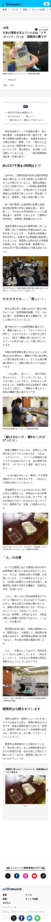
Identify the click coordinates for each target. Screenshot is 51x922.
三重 (11, 85)
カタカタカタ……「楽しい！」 (22, 116)
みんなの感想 (43, 29)
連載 (25, 9)
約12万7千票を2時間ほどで (20, 112)
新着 (4, 9)
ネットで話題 (38, 9)
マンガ (15, 9)
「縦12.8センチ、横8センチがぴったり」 (26, 120)
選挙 (5, 85)
